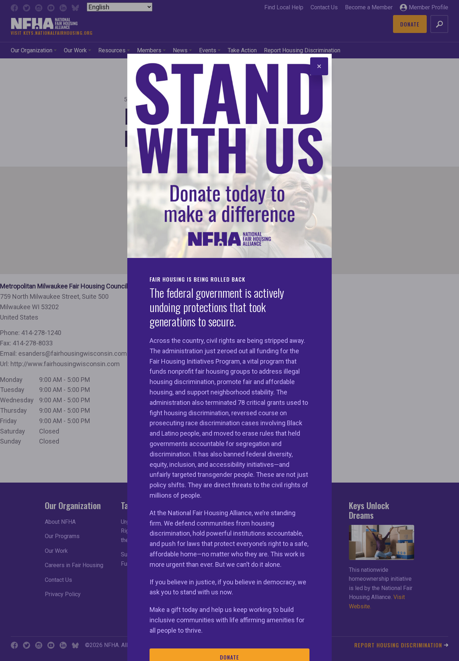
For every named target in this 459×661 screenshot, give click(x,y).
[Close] (319, 66)
